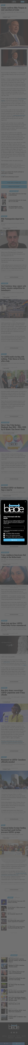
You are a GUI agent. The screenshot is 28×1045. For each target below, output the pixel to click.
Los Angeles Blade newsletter (12, 533)
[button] (14, 534)
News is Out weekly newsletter (12, 535)
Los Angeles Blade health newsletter (14, 537)
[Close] (25, 501)
